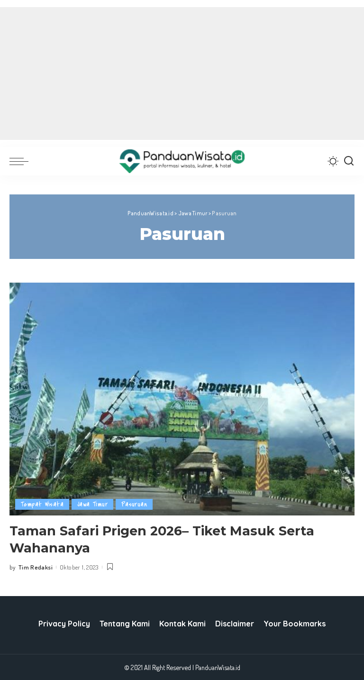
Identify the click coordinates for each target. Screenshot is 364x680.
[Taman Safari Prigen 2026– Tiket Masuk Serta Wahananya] (182, 399)
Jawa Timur (92, 504)
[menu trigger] (21, 161)
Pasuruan (134, 504)
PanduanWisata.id (217, 667)
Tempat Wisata (42, 504)
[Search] (349, 161)
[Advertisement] (182, 73)
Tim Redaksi (35, 567)
